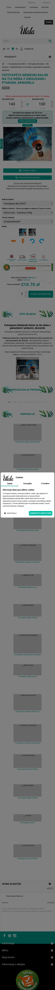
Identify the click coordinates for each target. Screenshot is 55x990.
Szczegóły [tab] (27, 483)
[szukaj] (50, 41)
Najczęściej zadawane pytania (35, 12)
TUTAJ (39, 354)
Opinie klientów (13, 12)
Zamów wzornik (45, 208)
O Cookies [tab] (45, 483)
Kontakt (27, 17)
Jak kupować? (20, 7)
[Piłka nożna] (27, 669)
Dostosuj (11, 513)
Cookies (49, 22)
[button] (22, 102)
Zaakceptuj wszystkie (40, 513)
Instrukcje (34, 7)
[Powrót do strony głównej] (3, 64)
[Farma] (27, 818)
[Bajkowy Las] (27, 580)
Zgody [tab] (9, 483)
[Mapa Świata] (27, 610)
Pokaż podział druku (27, 121)
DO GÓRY (43, 985)
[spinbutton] (12, 104)
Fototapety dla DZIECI (17, 64)
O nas (8, 7)
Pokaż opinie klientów (14, 896)
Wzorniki (45, 7)
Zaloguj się (28, 49)
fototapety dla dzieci (36, 64)
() (8, 49)
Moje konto (8, 942)
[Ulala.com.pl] (27, 29)
